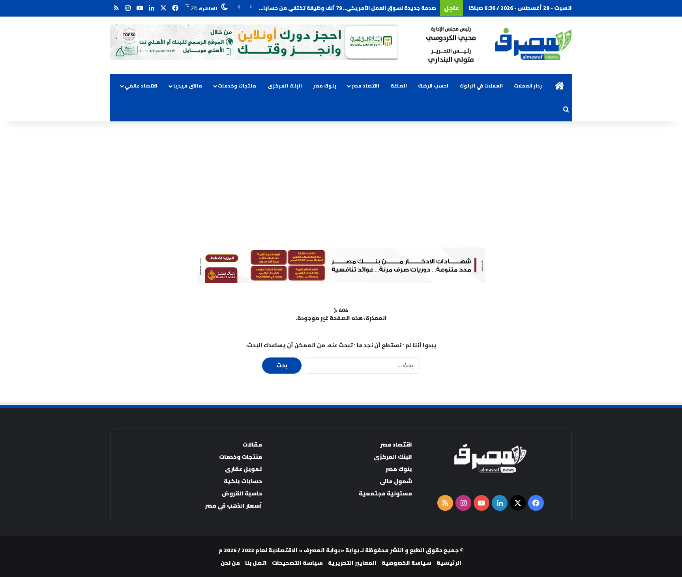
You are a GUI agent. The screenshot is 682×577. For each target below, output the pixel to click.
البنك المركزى (285, 85)
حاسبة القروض (242, 493)
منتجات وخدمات (237, 85)
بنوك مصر (324, 85)
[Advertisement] (341, 184)
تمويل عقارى (243, 468)
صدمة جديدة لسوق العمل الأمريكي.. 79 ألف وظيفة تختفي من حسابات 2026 (341, 8)
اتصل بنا (256, 563)
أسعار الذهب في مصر (233, 505)
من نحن (230, 563)
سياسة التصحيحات (297, 563)
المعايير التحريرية (352, 563)
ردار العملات (528, 85)
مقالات (252, 444)
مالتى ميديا (187, 85)
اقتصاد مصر (365, 85)
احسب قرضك (433, 85)
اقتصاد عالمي (141, 85)
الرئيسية (449, 563)
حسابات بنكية (243, 481)
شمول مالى (396, 481)
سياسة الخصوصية (406, 563)
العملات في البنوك (481, 85)
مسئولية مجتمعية (385, 493)
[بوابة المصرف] (499, 45)
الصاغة (399, 85)
